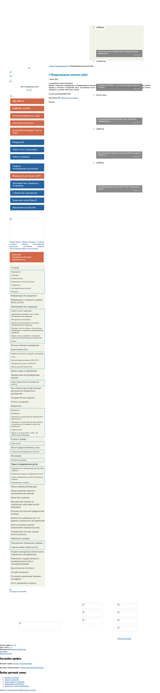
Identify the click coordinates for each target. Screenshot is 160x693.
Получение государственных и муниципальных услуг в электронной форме (25, 561)
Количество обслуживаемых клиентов (25, 452)
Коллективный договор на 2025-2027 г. (25, 360)
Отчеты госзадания (19, 401)
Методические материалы (21, 320)
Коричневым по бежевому (14, 684)
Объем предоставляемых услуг (25, 447)
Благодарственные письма (21, 288)
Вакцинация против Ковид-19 (25, 200)
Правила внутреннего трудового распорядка (27, 354)
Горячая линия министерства (24, 547)
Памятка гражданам (21, 157)
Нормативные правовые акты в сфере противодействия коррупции (25, 315)
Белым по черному (12, 680)
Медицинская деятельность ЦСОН (27, 176)
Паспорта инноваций (18, 460)
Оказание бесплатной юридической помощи (27, 512)
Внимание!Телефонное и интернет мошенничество (22, 257)
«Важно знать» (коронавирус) (25, 149)
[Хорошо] (59, 107)
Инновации (16, 455)
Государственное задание (23, 397)
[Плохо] (56, 103)
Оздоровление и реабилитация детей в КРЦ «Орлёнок (27, 469)
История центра (17, 278)
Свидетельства (16, 430)
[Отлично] (60, 108)
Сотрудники (15, 285)
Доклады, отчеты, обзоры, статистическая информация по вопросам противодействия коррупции (27, 330)
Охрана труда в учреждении (24, 371)
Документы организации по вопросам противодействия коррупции (25, 324)
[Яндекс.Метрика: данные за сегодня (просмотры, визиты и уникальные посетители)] (124, 639)
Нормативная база (19, 349)
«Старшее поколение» (18, 591)
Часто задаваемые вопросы (23, 583)
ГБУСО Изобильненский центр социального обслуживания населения (39, 600)
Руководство (15, 272)
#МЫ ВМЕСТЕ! (18, 101)
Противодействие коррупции (24, 306)
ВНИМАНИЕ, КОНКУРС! (22, 108)
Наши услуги (16, 443)
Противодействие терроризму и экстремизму (26, 184)
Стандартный (25, 668)
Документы (16, 406)
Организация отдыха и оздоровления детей (27, 474)
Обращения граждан (20, 538)
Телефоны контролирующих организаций (25, 167)
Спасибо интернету (19, 572)
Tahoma (16, 664)
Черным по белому (12, 678)
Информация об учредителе (24, 295)
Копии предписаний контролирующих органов (25, 383)
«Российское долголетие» (23, 123)
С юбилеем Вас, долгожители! (25, 193)
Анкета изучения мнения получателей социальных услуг (25, 526)
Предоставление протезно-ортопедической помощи (23, 492)
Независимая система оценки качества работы (25, 533)
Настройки (3, 651)
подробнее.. (136, 55)
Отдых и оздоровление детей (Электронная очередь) (27, 478)
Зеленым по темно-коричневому (17, 686)
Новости (65, 66)
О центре (15, 267)
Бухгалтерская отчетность (22, 568)
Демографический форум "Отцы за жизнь (27, 131)
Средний (33, 668)
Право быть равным (20, 497)
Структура (15, 275)
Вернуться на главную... (70, 98)
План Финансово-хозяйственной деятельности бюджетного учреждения (26, 391)
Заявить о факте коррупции (21, 311)
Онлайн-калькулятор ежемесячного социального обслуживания (27, 553)
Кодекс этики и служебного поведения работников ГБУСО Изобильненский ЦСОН (26, 337)
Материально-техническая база (23, 282)
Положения (15, 413)
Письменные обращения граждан (27, 543)
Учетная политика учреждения (25, 345)
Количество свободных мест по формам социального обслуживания (28, 519)
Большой (40, 668)
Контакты (14, 292)
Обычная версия (6, 654)
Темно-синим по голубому (14, 682)
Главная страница (55, 66)
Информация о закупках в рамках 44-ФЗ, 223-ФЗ (26, 301)
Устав (13, 357)
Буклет (13, 341)
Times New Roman (25, 664)
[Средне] (58, 105)
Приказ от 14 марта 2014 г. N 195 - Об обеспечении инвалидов (24, 434)
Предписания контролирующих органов (25, 376)
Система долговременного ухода (26, 116)
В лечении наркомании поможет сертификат (26, 577)
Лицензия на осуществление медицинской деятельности (27, 418)
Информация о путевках (20, 483)
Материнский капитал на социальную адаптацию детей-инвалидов (25, 504)
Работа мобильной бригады (24, 486)
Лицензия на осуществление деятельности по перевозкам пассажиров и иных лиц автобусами (27, 424)
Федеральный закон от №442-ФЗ (23, 363)
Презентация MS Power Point (21, 367)
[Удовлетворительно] (57, 104)
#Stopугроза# (18, 142)
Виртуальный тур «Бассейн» (24, 207)
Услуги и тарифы (18, 439)
